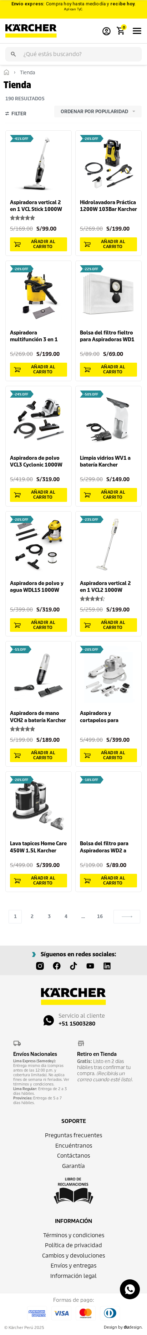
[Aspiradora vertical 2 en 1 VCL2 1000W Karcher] (108, 544)
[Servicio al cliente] (48, 1020)
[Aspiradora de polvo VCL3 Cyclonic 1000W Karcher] (38, 419)
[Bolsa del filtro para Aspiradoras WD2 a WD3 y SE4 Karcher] (108, 804)
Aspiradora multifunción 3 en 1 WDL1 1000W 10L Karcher (34, 336)
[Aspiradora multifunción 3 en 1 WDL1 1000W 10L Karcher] (38, 293)
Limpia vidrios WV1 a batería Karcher (105, 461)
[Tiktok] (73, 966)
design (133, 1327)
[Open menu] (137, 30)
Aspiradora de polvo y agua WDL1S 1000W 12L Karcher (37, 587)
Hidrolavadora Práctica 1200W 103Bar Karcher (108, 206)
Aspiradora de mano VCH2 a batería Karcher (38, 717)
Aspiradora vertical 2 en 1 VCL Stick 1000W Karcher (36, 206)
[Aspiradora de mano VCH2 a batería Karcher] (38, 674)
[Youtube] (90, 966)
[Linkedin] (107, 966)
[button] (38, 244)
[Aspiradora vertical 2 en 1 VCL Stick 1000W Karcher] (38, 163)
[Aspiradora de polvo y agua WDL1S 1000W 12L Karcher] (38, 544)
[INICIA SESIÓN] (106, 30)
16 (100, 916)
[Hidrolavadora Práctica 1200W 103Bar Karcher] (108, 163)
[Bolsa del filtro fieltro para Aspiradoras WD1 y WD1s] (108, 293)
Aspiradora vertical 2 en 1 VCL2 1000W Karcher (105, 587)
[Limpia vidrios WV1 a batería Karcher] (108, 419)
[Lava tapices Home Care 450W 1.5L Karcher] (38, 804)
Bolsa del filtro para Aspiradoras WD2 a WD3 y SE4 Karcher (104, 847)
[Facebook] (57, 966)
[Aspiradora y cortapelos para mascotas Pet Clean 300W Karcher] (108, 674)
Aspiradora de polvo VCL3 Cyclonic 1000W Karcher (36, 462)
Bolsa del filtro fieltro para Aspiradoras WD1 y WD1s (107, 336)
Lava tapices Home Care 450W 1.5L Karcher (38, 847)
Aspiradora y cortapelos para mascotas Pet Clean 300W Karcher (103, 717)
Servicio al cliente (82, 1015)
